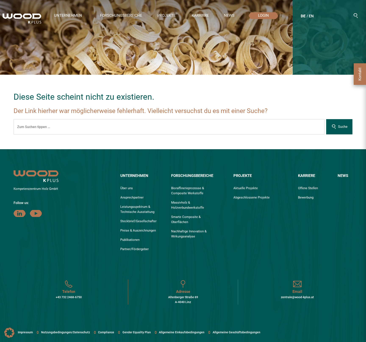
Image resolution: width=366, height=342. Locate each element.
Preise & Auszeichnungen (138, 230)
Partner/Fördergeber (134, 249)
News (343, 175)
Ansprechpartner (132, 197)
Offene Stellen (308, 188)
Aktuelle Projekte (245, 188)
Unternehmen (134, 175)
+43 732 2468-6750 (69, 297)
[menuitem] (303, 16)
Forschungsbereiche (192, 175)
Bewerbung (305, 197)
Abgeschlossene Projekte (251, 197)
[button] (73, 15)
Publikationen (130, 240)
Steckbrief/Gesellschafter (138, 221)
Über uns (126, 188)
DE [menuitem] (303, 16)
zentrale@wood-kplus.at (297, 297)
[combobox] (169, 126)
